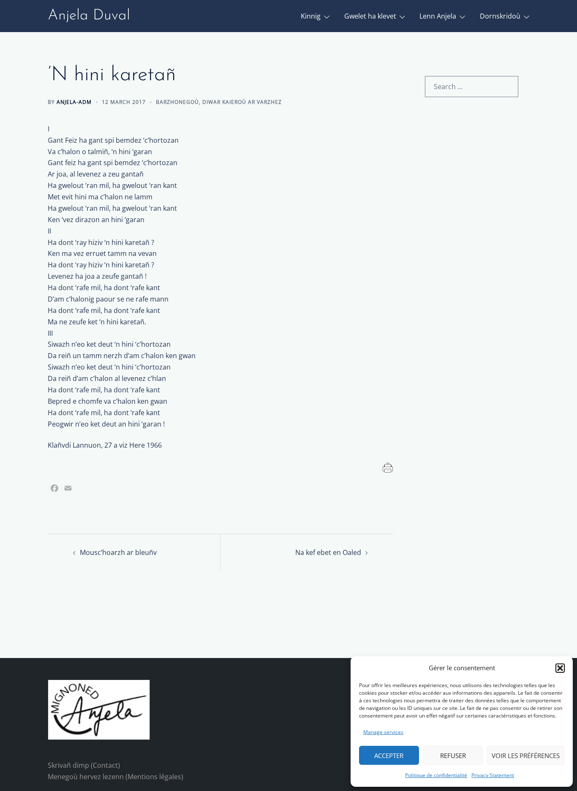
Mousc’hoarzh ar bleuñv (118, 552)
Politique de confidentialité (436, 775)
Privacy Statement (492, 775)
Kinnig (311, 16)
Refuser (453, 755)
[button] (560, 668)
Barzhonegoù (177, 102)
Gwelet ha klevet (370, 16)
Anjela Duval (89, 15)
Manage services (383, 732)
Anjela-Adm (74, 102)
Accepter (388, 755)
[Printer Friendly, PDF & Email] (388, 467)
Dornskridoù (500, 16)
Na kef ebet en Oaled (328, 552)
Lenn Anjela (437, 16)
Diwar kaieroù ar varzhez (242, 102)
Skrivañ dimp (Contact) (84, 765)
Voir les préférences (526, 755)
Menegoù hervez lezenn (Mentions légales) (115, 776)
